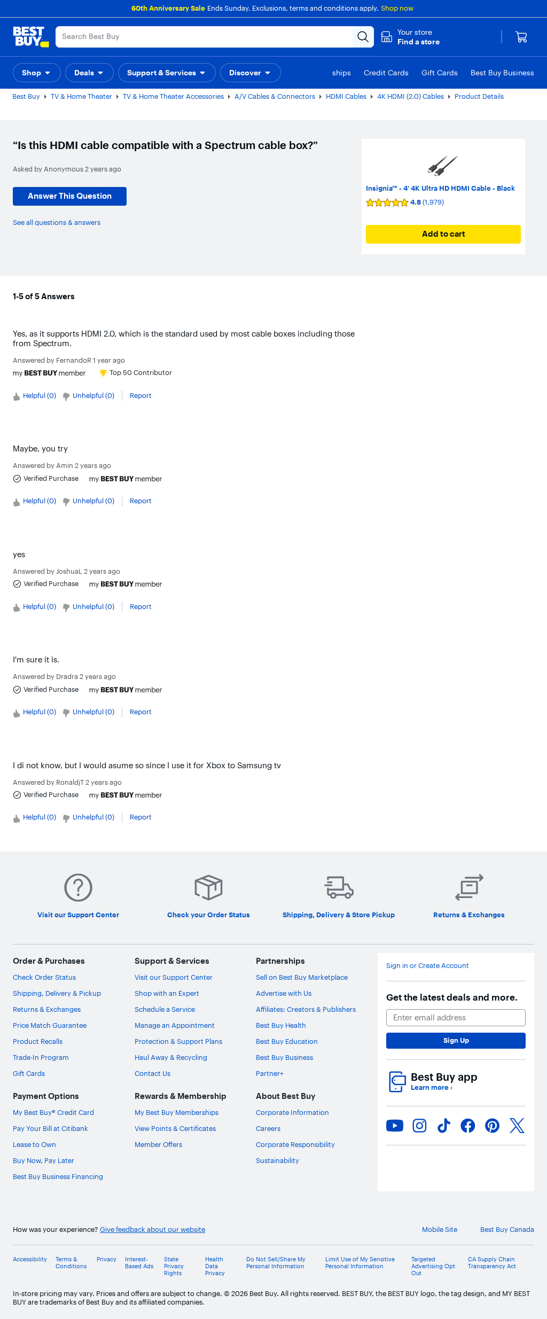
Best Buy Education (287, 1041)
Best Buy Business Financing (58, 1176)
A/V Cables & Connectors (275, 96)
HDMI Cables (346, 96)
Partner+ (270, 1073)
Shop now (397, 8)
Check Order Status (44, 977)
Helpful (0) (39, 395)
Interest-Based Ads (139, 1263)
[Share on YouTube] (394, 1125)
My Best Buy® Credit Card (53, 1112)
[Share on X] (517, 1125)
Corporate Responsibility (295, 1144)
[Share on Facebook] (467, 1125)
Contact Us (152, 1073)
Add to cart (443, 234)
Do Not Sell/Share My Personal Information (276, 1263)
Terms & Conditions (71, 1263)
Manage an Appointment (175, 1025)
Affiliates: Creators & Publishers (306, 1009)
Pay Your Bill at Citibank (50, 1128)
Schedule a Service (165, 1009)
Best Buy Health (281, 1025)
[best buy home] (31, 37)
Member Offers (158, 1144)
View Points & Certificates (175, 1128)
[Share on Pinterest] (492, 1125)
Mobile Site (439, 1230)
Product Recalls (37, 1041)
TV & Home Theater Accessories (173, 96)
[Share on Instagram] (419, 1125)
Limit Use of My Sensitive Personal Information (360, 1263)
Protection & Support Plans (178, 1041)
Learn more (431, 1087)
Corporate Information (292, 1112)
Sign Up (456, 1040)
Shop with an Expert (167, 993)
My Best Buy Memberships (176, 1112)
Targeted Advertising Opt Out (433, 1266)
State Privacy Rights (174, 1266)
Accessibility (30, 1259)
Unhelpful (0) (93, 395)
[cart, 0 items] (521, 36)
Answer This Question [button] (70, 196)
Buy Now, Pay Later (43, 1160)
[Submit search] (363, 37)
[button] (410, 36)
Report (141, 395)
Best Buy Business (284, 1057)
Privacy (106, 1259)
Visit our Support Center (174, 977)
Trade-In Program (41, 1057)
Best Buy (26, 96)
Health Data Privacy (215, 1266)
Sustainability (277, 1160)
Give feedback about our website (152, 1230)
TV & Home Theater (81, 96)
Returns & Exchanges (47, 1009)
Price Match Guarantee (50, 1025)
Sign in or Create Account (427, 966)
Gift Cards (29, 1073)
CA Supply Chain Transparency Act (492, 1263)
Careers (268, 1128)
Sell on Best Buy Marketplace (302, 977)
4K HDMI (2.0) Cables (410, 96)
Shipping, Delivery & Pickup (57, 993)
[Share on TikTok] (443, 1125)
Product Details (479, 96)
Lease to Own (34, 1144)
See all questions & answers (56, 222)
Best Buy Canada (507, 1230)
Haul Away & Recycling (171, 1057)
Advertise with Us (283, 993)
